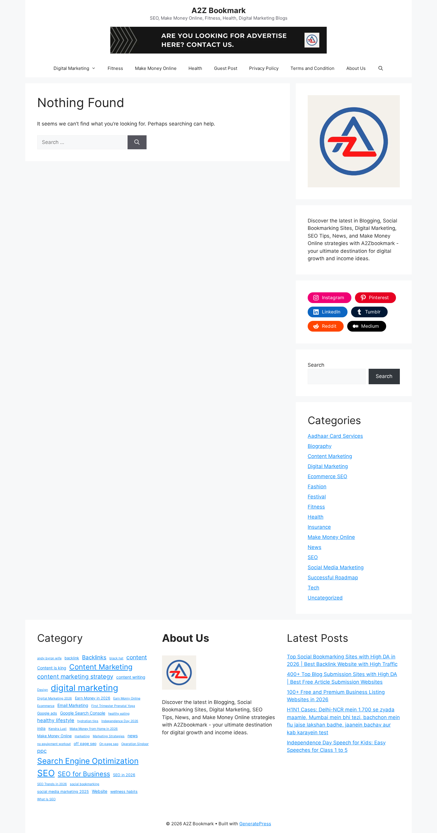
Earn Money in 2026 (92, 698)
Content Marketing (330, 456)
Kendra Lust (57, 729)
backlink (72, 658)
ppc (42, 751)
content (136, 657)
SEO (313, 557)
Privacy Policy (264, 68)
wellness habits (124, 791)
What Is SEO (46, 799)
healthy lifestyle (55, 720)
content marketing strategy (75, 676)
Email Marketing (72, 705)
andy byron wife (49, 658)
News (314, 547)
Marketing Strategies (109, 736)
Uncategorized (325, 598)
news (133, 735)
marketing (82, 736)
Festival (317, 497)
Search (316, 365)
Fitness (115, 68)
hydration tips (87, 721)
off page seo (85, 743)
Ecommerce (45, 706)
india (41, 728)
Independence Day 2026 (119, 721)
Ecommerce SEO (327, 476)
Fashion (317, 487)
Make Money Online (156, 68)
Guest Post (225, 68)
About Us (356, 68)
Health (195, 68)
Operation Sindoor (135, 744)
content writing (130, 677)
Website (99, 791)
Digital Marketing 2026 (54, 698)
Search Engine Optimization (88, 760)
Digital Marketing (71, 68)
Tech (313, 588)
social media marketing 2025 (63, 791)
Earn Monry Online (126, 698)
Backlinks (94, 657)
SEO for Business (84, 774)
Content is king (51, 667)
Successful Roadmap (333, 578)
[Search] (137, 142)
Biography (319, 446)
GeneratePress (255, 823)
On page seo (108, 744)
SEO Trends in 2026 (52, 784)
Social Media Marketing (336, 567)
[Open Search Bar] (380, 68)
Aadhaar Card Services (335, 436)
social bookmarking (84, 784)
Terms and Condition (312, 68)
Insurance (319, 527)
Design (42, 690)
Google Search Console (82, 713)
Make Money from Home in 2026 (94, 729)
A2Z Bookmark (218, 10)
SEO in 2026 (124, 775)
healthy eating (119, 714)
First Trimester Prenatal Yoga (113, 706)
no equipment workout (54, 744)
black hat (116, 658)
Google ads (47, 713)
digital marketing (84, 688)
